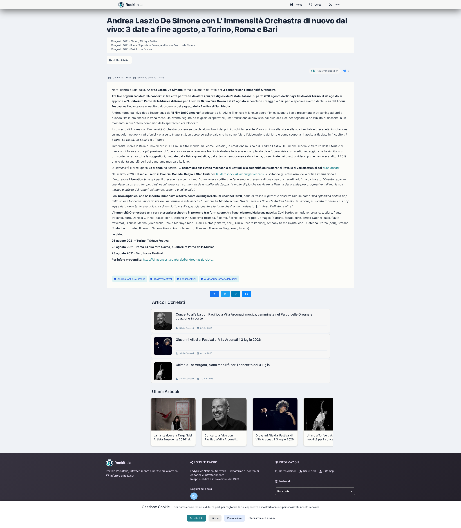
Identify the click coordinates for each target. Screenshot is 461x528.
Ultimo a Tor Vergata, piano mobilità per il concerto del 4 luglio (223, 365)
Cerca (317, 4)
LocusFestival (188, 278)
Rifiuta (215, 518)
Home (299, 4)
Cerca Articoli (287, 471)
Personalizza (234, 518)
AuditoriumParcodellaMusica (221, 278)
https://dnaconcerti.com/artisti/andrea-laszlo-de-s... (178, 259)
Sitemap (328, 471)
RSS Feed (309, 471)
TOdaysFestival (163, 278)
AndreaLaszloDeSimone (131, 278)
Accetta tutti (196, 518)
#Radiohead (331, 168)
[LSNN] (194, 496)
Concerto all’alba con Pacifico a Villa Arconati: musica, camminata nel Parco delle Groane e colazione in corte (244, 316)
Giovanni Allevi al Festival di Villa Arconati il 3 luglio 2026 (218, 339)
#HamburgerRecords (249, 174)
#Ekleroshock (225, 174)
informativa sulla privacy (262, 518)
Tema (337, 4)
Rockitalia (134, 5)
